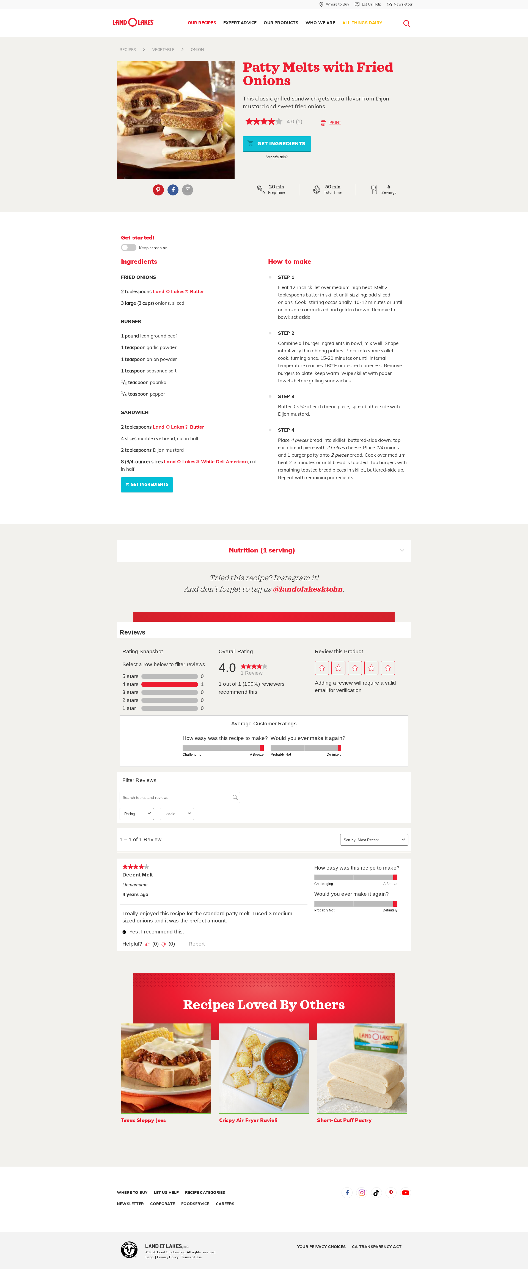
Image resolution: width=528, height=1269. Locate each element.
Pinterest (158, 189)
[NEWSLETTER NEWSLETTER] (416, 11)
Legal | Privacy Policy (161, 1257)
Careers (225, 1204)
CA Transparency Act (377, 1247)
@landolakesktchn (308, 589)
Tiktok (376, 1192)
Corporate (162, 1204)
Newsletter (130, 1204)
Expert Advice (240, 23)
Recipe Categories (205, 1193)
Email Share (187, 189)
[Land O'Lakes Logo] (133, 22)
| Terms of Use (191, 1257)
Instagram (361, 1192)
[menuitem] (202, 23)
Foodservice (195, 1204)
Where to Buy (132, 1193)
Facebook (172, 189)
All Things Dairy (362, 23)
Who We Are (320, 23)
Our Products (281, 23)
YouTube (405, 1192)
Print (335, 123)
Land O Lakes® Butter (178, 291)
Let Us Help (166, 1193)
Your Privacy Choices (321, 1247)
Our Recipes (202, 23)
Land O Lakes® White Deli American (206, 461)
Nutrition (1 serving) (262, 550)
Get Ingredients (281, 143)
